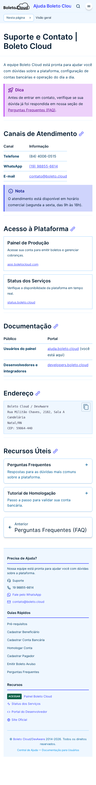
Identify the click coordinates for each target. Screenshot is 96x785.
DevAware (38, 739)
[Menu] (88, 6)
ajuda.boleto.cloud (63, 348)
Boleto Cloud (22, 739)
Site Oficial (19, 719)
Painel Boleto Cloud (30, 696)
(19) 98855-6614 (43, 166)
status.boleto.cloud (21, 302)
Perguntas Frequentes (23, 672)
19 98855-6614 (23, 587)
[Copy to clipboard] (85, 407)
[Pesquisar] (78, 6)
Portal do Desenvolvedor (29, 711)
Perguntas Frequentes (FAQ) (31, 110)
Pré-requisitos (17, 624)
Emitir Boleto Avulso (21, 664)
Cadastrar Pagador (20, 656)
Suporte (18, 580)
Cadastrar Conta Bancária (26, 640)
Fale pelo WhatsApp (27, 594)
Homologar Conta (19, 648)
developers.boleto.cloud (68, 365)
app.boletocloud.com (22, 264)
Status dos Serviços (26, 703)
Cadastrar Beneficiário (23, 632)
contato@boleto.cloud (48, 176)
